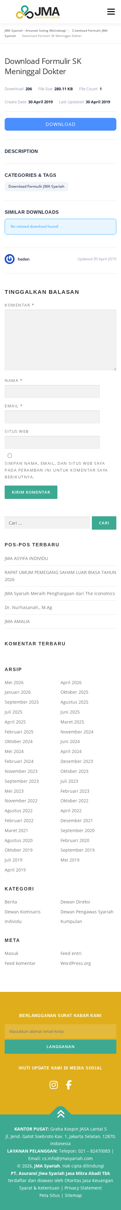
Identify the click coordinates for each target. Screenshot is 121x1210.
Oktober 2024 (19, 741)
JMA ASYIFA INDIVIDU (26, 558)
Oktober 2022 (74, 801)
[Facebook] (69, 1084)
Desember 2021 (76, 820)
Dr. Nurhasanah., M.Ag (28, 607)
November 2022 (21, 801)
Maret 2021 (16, 830)
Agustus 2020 (19, 840)
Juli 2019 (13, 860)
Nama (13, 380)
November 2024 (76, 732)
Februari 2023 (74, 791)
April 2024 (71, 751)
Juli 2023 (69, 781)
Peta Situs (49, 1195)
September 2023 (22, 781)
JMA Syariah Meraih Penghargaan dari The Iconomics (60, 593)
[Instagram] (54, 1084)
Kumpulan (71, 921)
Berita (11, 902)
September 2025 (22, 702)
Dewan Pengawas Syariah (87, 912)
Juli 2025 (13, 712)
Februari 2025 (19, 732)
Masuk (11, 953)
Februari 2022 (19, 820)
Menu (110, 11)
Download (61, 124)
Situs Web (17, 431)
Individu (13, 921)
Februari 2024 (19, 761)
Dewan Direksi (75, 902)
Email (14, 406)
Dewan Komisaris (23, 912)
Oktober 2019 (19, 850)
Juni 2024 (70, 741)
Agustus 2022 (19, 810)
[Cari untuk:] (47, 523)
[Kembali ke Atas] (61, 1114)
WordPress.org (75, 963)
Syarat (25, 1188)
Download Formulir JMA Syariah (36, 186)
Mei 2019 (69, 860)
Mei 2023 (14, 791)
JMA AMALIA (17, 621)
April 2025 (15, 722)
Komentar (19, 305)
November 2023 (21, 771)
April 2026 (71, 682)
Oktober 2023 (74, 771)
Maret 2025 (72, 722)
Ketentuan (49, 1188)
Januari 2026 (18, 692)
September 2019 (77, 850)
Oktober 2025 (74, 692)
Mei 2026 (14, 682)
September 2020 (77, 830)
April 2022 (71, 810)
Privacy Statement (83, 1188)
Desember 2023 (76, 761)
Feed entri (71, 953)
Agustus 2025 (74, 702)
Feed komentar (20, 963)
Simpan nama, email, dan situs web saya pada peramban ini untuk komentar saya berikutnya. (56, 470)
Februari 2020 (74, 840)
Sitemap (73, 1195)
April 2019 (15, 870)
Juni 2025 (70, 712)
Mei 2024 (14, 751)
